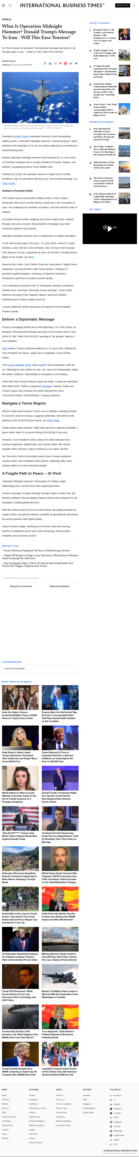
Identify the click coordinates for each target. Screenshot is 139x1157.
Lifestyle (5, 1130)
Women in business (37, 1125)
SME (4, 1112)
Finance (32, 1112)
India (85, 1100)
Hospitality (33, 1100)
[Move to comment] (76, 63)
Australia (86, 1095)
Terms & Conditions (64, 1104)
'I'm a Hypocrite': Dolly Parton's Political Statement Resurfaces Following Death (58, 1034)
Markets (5, 1104)
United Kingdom (89, 1108)
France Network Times (19, 365)
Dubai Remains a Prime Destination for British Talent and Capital (104, 165)
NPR (31, 257)
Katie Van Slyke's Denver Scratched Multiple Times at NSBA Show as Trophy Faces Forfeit (19, 715)
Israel (42, 365)
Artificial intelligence (37, 1121)
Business (5, 1108)
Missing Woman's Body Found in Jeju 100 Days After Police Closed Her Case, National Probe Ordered (59, 957)
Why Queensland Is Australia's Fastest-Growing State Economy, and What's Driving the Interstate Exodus (105, 134)
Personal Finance (9, 1117)
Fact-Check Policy (63, 1125)
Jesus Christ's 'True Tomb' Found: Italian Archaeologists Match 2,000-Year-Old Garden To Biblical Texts (105, 109)
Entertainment (7, 1125)
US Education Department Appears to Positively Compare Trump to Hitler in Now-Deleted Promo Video (20, 957)
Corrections (60, 1117)
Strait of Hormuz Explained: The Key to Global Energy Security (37, 551)
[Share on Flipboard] (60, 63)
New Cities (33, 1134)
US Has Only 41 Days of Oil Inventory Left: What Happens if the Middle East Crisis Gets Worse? (20, 1034)
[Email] (70, 63)
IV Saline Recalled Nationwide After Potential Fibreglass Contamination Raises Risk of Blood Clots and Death (105, 71)
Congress (47, 386)
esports (32, 1130)
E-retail (32, 1095)
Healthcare (33, 1104)
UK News (5, 1100)
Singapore (87, 1104)
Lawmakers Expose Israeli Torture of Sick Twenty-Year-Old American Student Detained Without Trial (59, 1072)
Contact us (60, 1100)
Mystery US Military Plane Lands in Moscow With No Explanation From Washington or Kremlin (60, 994)
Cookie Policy (61, 1112)
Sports (4, 1134)
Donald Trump (20, 136)
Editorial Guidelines (60, 586)
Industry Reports (35, 1143)
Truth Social (8, 183)
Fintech (32, 1138)
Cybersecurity (34, 1117)
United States (88, 1112)
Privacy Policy (61, 1108)
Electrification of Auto (37, 1108)
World (4, 1095)
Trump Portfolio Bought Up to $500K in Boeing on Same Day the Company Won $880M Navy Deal (19, 1072)
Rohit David (10, 61)
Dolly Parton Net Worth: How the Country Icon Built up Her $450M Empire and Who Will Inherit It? (58, 917)
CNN (4, 348)
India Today (53, 420)
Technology (6, 1121)
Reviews (5, 1138)
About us (59, 1095)
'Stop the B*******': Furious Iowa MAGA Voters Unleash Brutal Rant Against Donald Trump (19, 836)
